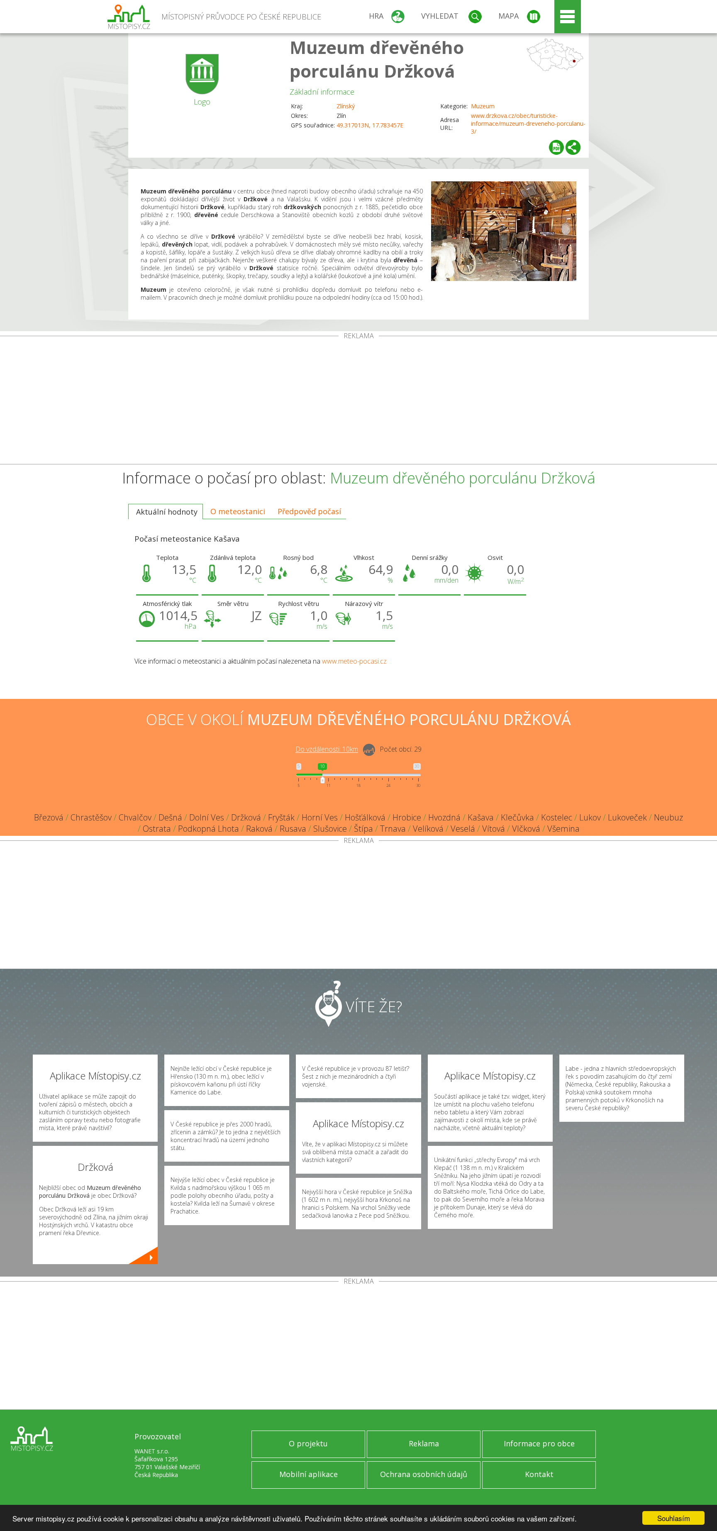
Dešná (170, 817)
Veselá (463, 828)
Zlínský (346, 106)
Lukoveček (627, 817)
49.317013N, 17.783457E (370, 125)
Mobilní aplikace (308, 1474)
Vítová (493, 828)
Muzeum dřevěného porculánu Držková (377, 59)
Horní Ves (320, 817)
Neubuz (668, 817)
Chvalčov (135, 817)
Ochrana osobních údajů (423, 1474)
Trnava (393, 828)
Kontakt (539, 1474)
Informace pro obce (539, 1443)
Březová (48, 817)
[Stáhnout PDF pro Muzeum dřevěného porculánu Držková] (556, 147)
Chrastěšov (91, 817)
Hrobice (407, 817)
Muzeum (483, 106)
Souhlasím (673, 1518)
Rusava (293, 828)
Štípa (363, 828)
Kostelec (556, 817)
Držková (246, 817)
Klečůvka (517, 817)
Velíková (428, 828)
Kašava (481, 817)
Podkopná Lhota (208, 828)
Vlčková (526, 828)
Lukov (590, 817)
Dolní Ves (206, 817)
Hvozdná (444, 817)
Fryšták (281, 817)
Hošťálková (365, 817)
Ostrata (157, 828)
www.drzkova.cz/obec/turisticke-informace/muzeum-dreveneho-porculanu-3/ (528, 123)
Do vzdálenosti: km (326, 749)
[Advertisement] (358, 402)
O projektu (308, 1443)
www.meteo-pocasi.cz (354, 661)
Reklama (424, 1443)
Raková (259, 828)
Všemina (563, 828)
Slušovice (330, 828)
